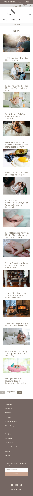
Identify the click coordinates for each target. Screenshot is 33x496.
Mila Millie (19, 490)
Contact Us (8, 408)
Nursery (7, 451)
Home (14, 24)
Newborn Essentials (11, 447)
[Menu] (30, 15)
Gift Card (7, 456)
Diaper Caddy (9, 442)
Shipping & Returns (11, 421)
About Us (8, 417)
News (19, 24)
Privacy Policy (9, 426)
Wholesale (8, 413)
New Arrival (8, 438)
